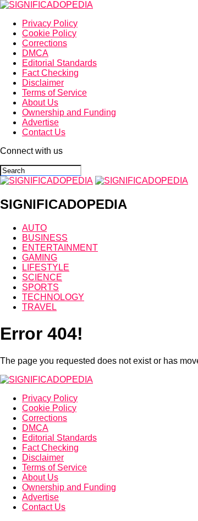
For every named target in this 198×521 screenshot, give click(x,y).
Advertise (40, 122)
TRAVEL (39, 307)
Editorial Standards (59, 63)
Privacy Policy (50, 23)
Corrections (44, 43)
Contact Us (43, 132)
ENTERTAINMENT (60, 247)
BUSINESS (45, 237)
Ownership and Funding (69, 112)
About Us (40, 102)
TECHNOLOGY (53, 297)
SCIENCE (42, 277)
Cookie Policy (49, 33)
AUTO (34, 227)
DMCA (35, 53)
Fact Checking (50, 72)
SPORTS (40, 287)
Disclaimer (43, 82)
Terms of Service (54, 92)
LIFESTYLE (45, 267)
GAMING (39, 257)
